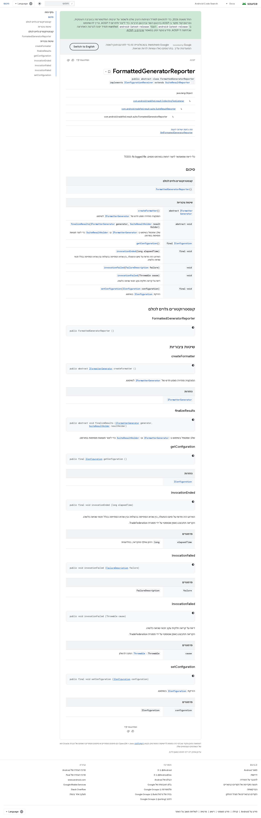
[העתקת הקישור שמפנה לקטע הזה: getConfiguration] (167, 447)
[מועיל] (73, 60)
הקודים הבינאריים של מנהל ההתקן (241, 794)
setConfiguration (111, 288)
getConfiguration (147, 243)
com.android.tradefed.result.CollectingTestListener (158, 101)
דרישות (254, 775)
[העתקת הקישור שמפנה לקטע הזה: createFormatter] (168, 356)
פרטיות (203, 811)
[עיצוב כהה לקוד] (193, 327)
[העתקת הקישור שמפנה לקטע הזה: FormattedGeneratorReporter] (149, 319)
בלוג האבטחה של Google (160, 784)
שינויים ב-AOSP (135, 30)
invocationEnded (126, 251)
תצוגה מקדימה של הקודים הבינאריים (240, 784)
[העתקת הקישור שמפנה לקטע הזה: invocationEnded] (168, 493)
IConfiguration (183, 243)
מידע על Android (249, 811)
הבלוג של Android (163, 779)
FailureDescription (137, 267)
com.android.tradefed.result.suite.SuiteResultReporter (149, 109)
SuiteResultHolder (141, 224)
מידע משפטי (223, 811)
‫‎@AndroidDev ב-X (163, 775)
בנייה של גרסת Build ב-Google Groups (153, 794)
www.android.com (77, 779)
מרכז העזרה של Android (74, 770)
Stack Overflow (78, 789)
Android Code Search (206, 3)
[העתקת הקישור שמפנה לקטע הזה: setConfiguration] (168, 667)
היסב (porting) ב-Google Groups (156, 799)
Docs (232, 3)
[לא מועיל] (68, 60)
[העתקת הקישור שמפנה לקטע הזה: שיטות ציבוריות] (166, 347)
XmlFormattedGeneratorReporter (176, 132)
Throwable (139, 653)
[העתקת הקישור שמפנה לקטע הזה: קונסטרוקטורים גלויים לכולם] (145, 309)
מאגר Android (250, 770)
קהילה (235, 811)
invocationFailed (114, 267)
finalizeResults (80, 224)
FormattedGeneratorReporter (172, 189)
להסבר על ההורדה (248, 779)
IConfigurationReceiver (138, 82)
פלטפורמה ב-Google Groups (158, 789)
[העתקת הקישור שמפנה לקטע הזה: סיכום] (183, 170)
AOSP (192, 60)
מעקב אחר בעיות (78, 794)
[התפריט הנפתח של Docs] (225, 3)
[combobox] (60, 3)
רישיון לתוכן (139, 743)
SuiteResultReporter (177, 82)
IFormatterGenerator (186, 212)
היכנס (6, 3)
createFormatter (147, 210)
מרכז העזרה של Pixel (76, 775)
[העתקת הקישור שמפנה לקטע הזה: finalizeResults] (172, 411)
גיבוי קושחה (252, 789)
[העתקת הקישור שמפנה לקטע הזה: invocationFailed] (169, 556)
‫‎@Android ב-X (165, 770)
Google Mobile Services (74, 784)
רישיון (212, 811)
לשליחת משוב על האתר (186, 811)
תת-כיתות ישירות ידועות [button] (176, 131)
